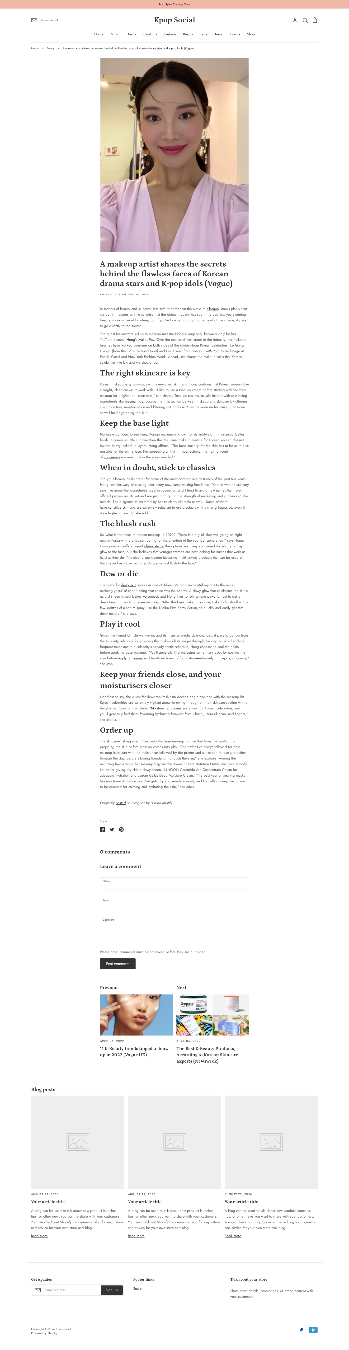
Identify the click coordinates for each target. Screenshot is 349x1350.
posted (121, 803)
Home (99, 34)
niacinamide (134, 401)
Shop (251, 34)
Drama (131, 34)
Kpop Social (174, 20)
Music (115, 34)
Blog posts (43, 1089)
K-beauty (213, 308)
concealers (112, 457)
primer (138, 658)
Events (235, 34)
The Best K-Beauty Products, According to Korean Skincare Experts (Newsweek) (207, 1055)
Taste (204, 34)
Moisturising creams (166, 708)
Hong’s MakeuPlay (140, 339)
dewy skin (128, 585)
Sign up (112, 1290)
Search (138, 1288)
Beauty (188, 34)
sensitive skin (118, 507)
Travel (219, 34)
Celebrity (150, 34)
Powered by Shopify (44, 1333)
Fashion (170, 34)
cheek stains (153, 546)
